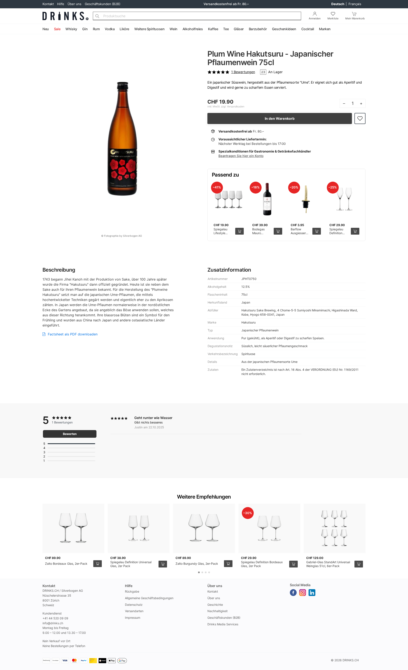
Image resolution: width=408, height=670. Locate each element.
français (354, 4)
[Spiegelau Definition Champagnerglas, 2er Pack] (344, 199)
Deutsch (338, 4)
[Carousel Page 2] (202, 572)
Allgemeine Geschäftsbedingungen (149, 598)
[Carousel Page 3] (206, 572)
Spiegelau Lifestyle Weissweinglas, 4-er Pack (224, 234)
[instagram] (302, 592)
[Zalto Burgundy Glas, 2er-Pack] (204, 528)
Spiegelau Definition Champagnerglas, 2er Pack (341, 234)
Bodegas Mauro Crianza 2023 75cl (261, 234)
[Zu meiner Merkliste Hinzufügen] (360, 118)
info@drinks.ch (52, 623)
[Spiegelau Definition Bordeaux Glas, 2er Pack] (269, 528)
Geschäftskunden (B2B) (102, 4)
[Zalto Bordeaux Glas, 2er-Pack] (73, 528)
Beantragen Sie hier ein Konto (241, 156)
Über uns (74, 4)
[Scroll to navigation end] (404, 29)
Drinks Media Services (222, 624)
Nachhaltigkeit (217, 611)
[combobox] (197, 16)
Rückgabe (132, 591)
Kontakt (48, 4)
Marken (325, 29)
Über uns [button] (214, 586)
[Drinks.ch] (65, 16)
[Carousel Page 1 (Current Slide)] (199, 572)
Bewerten (70, 434)
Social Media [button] (300, 585)
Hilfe (60, 4)
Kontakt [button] (48, 586)
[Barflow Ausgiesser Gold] (305, 199)
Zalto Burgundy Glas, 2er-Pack (197, 563)
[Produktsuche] (97, 16)
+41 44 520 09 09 (55, 618)
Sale (57, 29)
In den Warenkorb (280, 118)
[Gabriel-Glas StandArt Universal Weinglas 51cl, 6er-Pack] (335, 528)
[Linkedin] (312, 592)
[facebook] (293, 592)
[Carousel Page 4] (209, 572)
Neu (45, 29)
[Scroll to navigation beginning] (4, 29)
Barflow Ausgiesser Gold (298, 232)
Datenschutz (134, 604)
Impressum (132, 617)
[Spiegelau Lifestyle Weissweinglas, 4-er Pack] (228, 199)
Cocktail (307, 29)
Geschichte (215, 604)
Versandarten (134, 611)
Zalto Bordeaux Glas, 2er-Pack (66, 563)
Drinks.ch (351, 660)
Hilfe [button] (128, 586)
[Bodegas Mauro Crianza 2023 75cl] (267, 199)
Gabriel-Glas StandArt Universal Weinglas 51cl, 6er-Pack (328, 564)
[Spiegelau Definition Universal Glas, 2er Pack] (139, 528)
